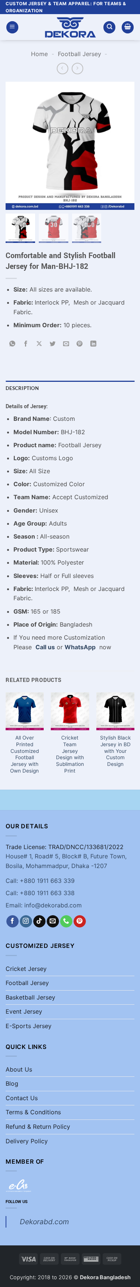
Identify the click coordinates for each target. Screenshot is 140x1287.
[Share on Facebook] (26, 344)
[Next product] (62, 68)
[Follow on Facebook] (12, 921)
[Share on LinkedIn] (93, 344)
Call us (45, 647)
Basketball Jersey (30, 997)
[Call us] (66, 921)
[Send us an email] (53, 921)
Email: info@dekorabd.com (44, 905)
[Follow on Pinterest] (80, 921)
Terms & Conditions (33, 1112)
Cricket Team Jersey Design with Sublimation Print (70, 754)
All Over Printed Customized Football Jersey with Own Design (24, 754)
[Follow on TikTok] (39, 921)
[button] (12, 27)
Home (39, 54)
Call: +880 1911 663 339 (40, 880)
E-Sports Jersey (29, 1026)
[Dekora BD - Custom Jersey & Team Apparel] (70, 27)
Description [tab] (22, 388)
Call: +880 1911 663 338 (40, 893)
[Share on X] (39, 344)
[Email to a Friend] (66, 344)
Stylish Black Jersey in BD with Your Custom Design (115, 751)
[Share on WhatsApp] (12, 344)
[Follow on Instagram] (26, 921)
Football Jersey (79, 54)
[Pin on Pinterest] (80, 344)
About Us (19, 1069)
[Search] (109, 27)
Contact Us (22, 1098)
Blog (12, 1083)
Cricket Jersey (26, 968)
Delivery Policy (27, 1141)
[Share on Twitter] (53, 344)
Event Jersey (24, 1011)
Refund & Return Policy (38, 1126)
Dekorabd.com (44, 1221)
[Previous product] (77, 68)
